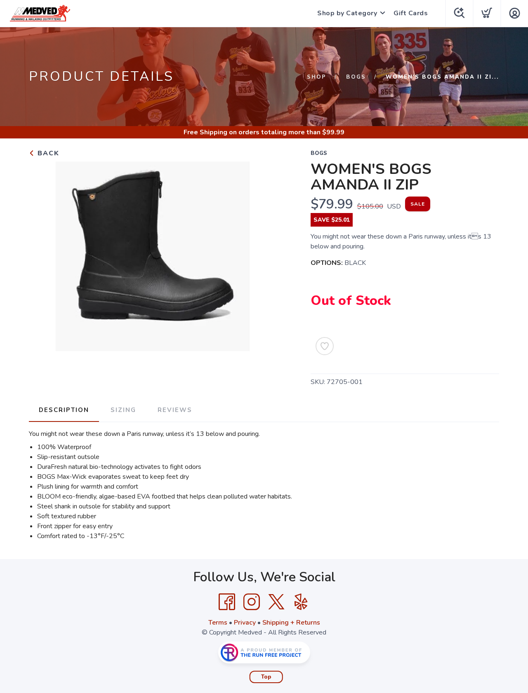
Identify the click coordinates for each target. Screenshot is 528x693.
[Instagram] (251, 602)
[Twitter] (276, 602)
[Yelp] (301, 602)
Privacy (245, 622)
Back (47, 153)
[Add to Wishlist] (325, 346)
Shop (316, 77)
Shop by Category (347, 13)
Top (266, 677)
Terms (217, 622)
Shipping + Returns (291, 622)
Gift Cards (411, 13)
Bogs (356, 77)
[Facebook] (226, 602)
